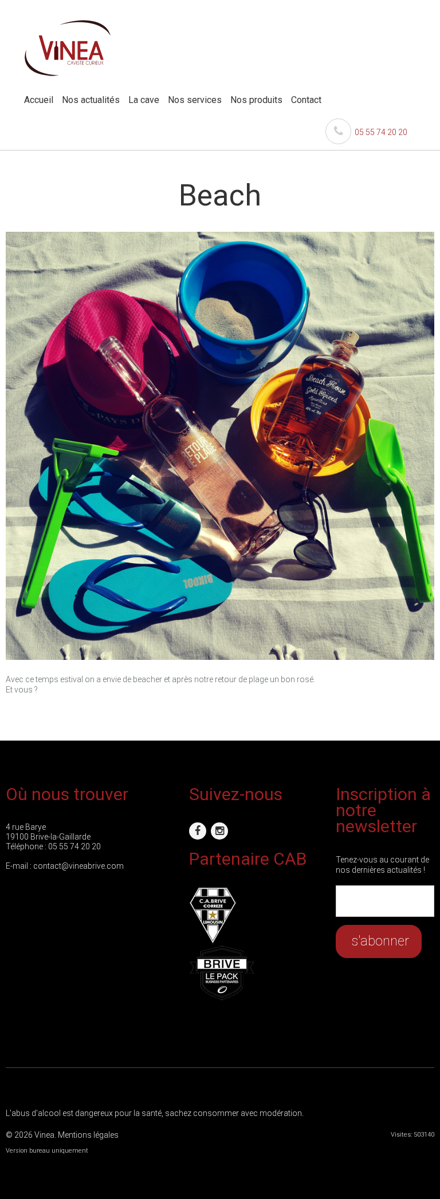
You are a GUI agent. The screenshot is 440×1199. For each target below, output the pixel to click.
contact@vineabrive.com (78, 865)
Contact (306, 99)
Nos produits (256, 99)
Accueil (38, 99)
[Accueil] (67, 24)
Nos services (195, 99)
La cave (143, 99)
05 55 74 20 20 (379, 132)
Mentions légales (88, 1134)
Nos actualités (91, 99)
